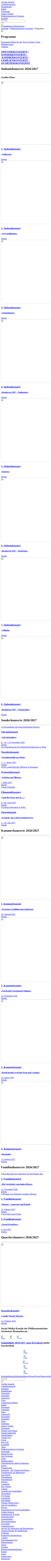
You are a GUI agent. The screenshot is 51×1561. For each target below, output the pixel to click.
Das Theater (6, 1486)
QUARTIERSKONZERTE (15, 63)
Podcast (4, 1482)
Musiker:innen (7, 44)
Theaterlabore (6, 1435)
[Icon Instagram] (3, 1337)
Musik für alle (16, 42)
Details (4, 159)
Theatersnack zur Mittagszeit (13, 1472)
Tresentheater (6, 1477)
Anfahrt (4, 1538)
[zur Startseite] (12, 26)
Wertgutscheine (7, 1517)
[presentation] (25, 152)
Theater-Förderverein (10, 1503)
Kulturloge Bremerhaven (11, 1535)
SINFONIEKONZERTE (14, 51)
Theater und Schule (9, 1431)
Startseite (4, 28)
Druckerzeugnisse (8, 1521)
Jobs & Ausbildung (9, 1505)
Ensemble (5, 1396)
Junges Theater (7, 14)
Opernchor (5, 1398)
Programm (5, 42)
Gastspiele (5, 1484)
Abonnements (7, 1519)
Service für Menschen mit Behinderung (17, 1528)
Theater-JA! (6, 1438)
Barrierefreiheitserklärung (18, 1376)
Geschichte (5, 1498)
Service (4, 1507)
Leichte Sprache (7, 2)
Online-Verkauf (7, 1512)
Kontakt (4, 18)
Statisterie (5, 1424)
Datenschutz (45, 1376)
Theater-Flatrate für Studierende (14, 1531)
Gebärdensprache (8, 4)
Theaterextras (6, 1468)
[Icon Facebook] (11, 1337)
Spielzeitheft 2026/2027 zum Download (22, 1342)
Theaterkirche (6, 1479)
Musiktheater (6, 7)
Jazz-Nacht (5, 1475)
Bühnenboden (7, 1542)
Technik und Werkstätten (11, 1491)
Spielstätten (5, 1500)
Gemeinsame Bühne (9, 1403)
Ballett (3, 9)
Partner (32, 1376)
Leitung (4, 1489)
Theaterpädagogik (8, 1433)
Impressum (5, 1559)
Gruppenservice (7, 1526)
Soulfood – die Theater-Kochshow (15, 1470)
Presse (37, 1376)
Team (38, 42)
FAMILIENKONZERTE (14, 60)
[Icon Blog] (25, 1372)
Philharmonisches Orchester (12, 16)
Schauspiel (5, 11)
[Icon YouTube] (19, 1337)
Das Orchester (29, 42)
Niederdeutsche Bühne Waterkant (15, 1463)
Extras (3, 1440)
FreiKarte (5, 1533)
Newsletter (5, 1524)
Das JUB (5, 1442)
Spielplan (5, 1389)
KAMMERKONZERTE (15, 57)
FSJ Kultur (5, 1496)
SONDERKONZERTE (13, 54)
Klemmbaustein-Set (9, 1540)
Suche (3, 1545)
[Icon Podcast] (25, 1367)
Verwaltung (6, 1493)
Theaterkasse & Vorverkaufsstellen (15, 1510)
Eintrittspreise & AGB (10, 1514)
